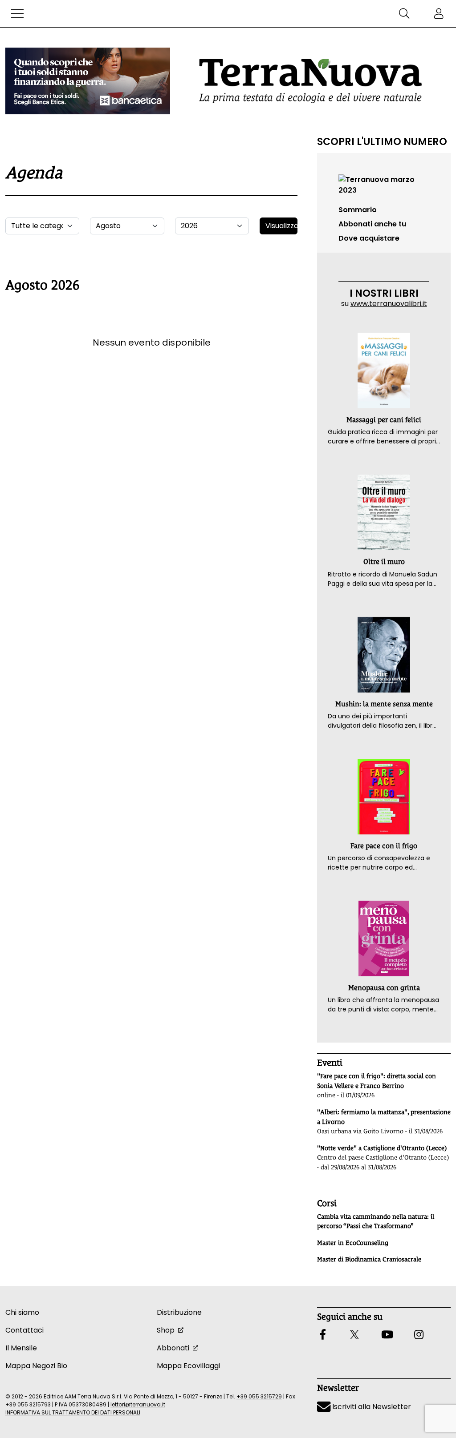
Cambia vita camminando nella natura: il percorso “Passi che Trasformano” (375, 1221)
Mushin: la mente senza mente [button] (384, 704)
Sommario (357, 210)
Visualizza (281, 226)
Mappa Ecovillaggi (188, 1366)
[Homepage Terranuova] (310, 81)
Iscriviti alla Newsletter (370, 1407)
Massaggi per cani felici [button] (383, 419)
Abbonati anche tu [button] (372, 224)
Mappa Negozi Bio (36, 1366)
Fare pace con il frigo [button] (383, 846)
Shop (166, 1330)
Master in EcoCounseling (352, 1242)
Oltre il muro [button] (384, 561)
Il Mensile (21, 1348)
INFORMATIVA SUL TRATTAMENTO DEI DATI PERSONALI (72, 1412)
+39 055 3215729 (259, 1396)
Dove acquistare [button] (368, 238)
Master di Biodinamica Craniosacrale (369, 1259)
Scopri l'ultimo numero (382, 141)
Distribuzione (179, 1312)
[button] (17, 13)
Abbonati (173, 1348)
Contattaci (24, 1330)
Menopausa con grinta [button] (384, 987)
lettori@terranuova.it (137, 1404)
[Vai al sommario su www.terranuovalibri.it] (383, 184)
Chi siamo (22, 1312)
